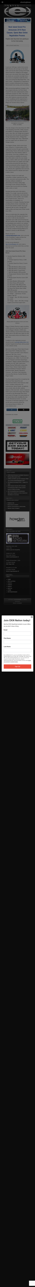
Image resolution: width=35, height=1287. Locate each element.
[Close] (32, 617)
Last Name (7, 646)
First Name (7, 638)
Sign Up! (17, 666)
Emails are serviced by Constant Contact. (17, 661)
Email (5, 630)
